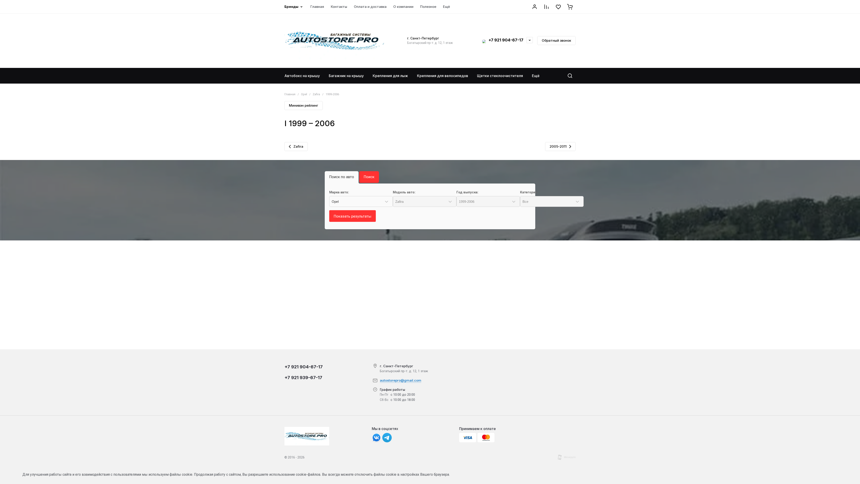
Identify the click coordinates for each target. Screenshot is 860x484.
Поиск (369, 177)
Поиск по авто (341, 177)
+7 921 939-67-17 (303, 377)
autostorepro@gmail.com (400, 380)
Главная (289, 94)
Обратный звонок (556, 40)
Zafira (316, 94)
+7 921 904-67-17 (505, 40)
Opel (304, 94)
